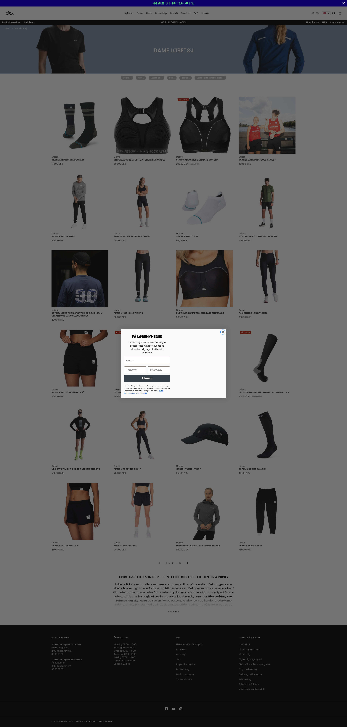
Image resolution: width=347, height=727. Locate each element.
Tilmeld (147, 378)
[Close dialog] (223, 332)
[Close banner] (343, 3)
